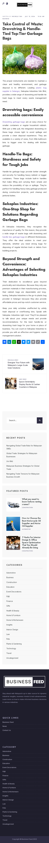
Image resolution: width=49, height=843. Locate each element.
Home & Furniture (13, 615)
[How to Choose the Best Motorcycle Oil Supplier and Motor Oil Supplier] (13, 524)
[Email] (33, 342)
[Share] (43, 342)
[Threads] (19, 342)
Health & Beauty (12, 611)
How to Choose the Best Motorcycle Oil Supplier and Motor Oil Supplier (31, 522)
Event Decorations (13, 592)
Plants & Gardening (14, 644)
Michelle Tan (17, 16)
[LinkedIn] (9, 342)
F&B (8, 596)
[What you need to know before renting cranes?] (13, 505)
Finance (9, 601)
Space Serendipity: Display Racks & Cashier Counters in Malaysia (29, 383)
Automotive (26, 529)
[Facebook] (5, 342)
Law (8, 634)
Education (10, 587)
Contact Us (7, 730)
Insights (9, 625)
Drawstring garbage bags (14, 122)
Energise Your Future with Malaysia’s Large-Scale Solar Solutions (19, 364)
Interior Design (12, 630)
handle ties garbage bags (14, 237)
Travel (8, 653)
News (5, 726)
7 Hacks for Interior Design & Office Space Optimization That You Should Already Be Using (31, 542)
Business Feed (8, 722)
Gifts (8, 606)
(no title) (9, 461)
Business (6, 19)
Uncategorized (12, 658)
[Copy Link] (38, 342)
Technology (11, 649)
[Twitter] (28, 342)
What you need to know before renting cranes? (31, 502)
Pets (8, 639)
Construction (27, 507)
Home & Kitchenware (14, 620)
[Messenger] (24, 342)
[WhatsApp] (14, 342)
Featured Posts (17, 490)
